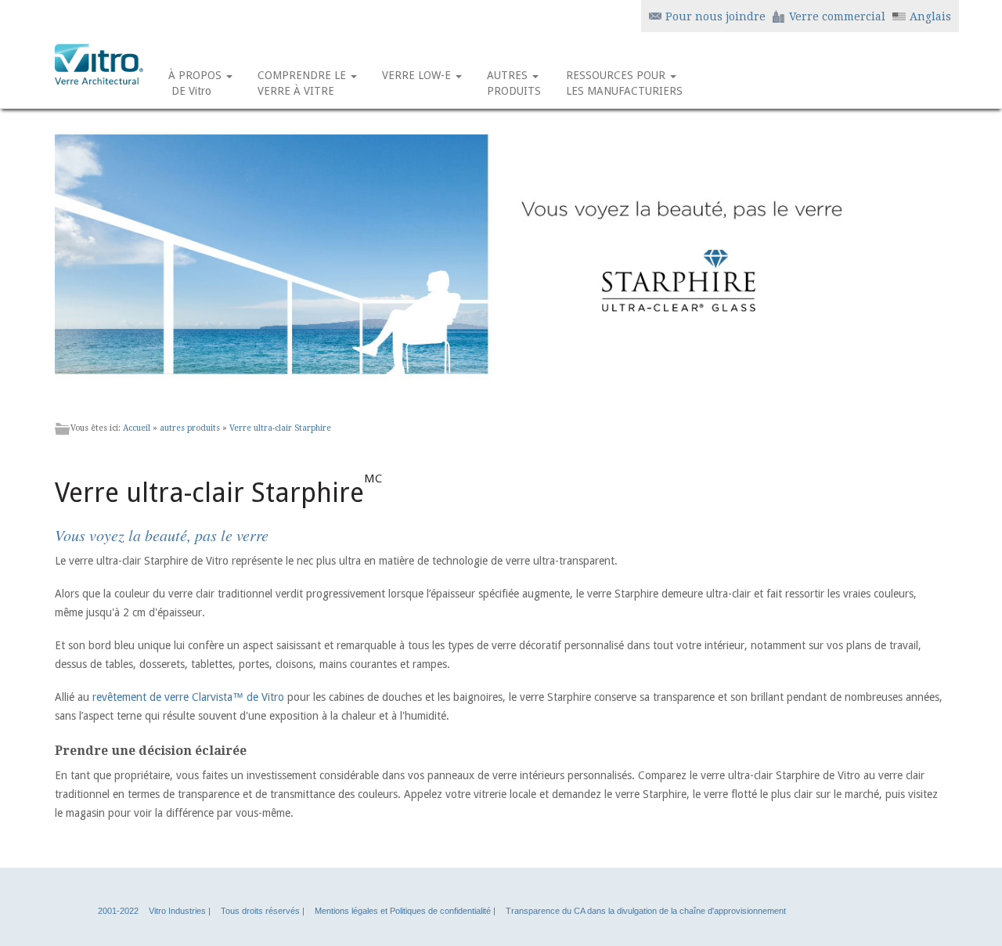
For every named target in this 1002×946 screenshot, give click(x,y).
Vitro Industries (177, 910)
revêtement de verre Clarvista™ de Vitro (188, 697)
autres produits (190, 428)
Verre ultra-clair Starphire (280, 428)
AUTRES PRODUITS (514, 83)
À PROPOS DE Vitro (196, 83)
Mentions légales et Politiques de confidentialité (403, 910)
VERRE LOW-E (418, 75)
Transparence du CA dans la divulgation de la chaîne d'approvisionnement (646, 910)
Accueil (136, 428)
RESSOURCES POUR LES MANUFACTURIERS (624, 83)
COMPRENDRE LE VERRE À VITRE (303, 83)
